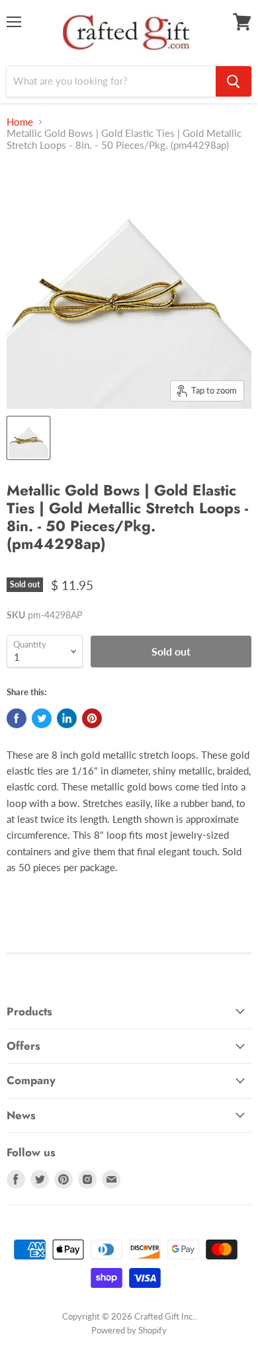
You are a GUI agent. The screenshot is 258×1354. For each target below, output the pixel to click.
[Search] (233, 81)
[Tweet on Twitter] (42, 718)
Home (20, 122)
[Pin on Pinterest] (92, 718)
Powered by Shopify (129, 1330)
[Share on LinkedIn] (67, 718)
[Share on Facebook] (16, 718)
